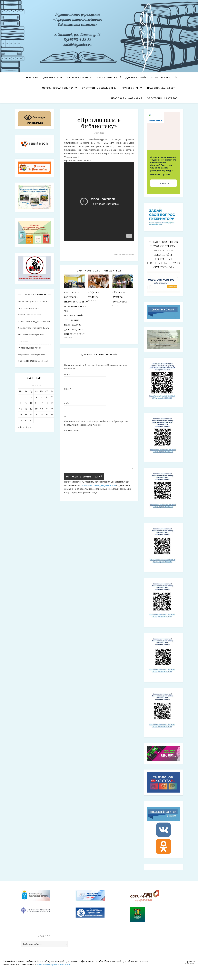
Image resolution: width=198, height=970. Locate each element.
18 (36, 408)
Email (67, 388)
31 (31, 420)
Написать (163, 183)
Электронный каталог (162, 98)
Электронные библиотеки (99, 87)
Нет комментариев (124, 254)
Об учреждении (77, 77)
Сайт (66, 403)
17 (31, 408)
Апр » (28, 427)
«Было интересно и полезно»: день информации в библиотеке (33, 308)
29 (20, 420)
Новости (32, 77)
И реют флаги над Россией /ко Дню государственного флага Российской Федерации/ (34, 328)
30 (25, 420)
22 (20, 414)
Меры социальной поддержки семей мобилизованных (134, 77)
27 (47, 414)
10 (31, 403)
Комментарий (71, 430)
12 (41, 403)
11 (36, 403)
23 (25, 414)
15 (20, 408)
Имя (67, 374)
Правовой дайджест (161, 87)
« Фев (21, 427)
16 (25, 408)
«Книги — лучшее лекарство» (120, 296)
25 (36, 414)
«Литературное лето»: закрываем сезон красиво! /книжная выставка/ (32, 354)
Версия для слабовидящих (36, 120)
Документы (51, 77)
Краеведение (130, 87)
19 (41, 408)
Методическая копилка (57, 87)
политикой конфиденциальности (98, 485)
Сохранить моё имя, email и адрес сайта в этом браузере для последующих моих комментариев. (96, 423)
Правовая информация (126, 98)
